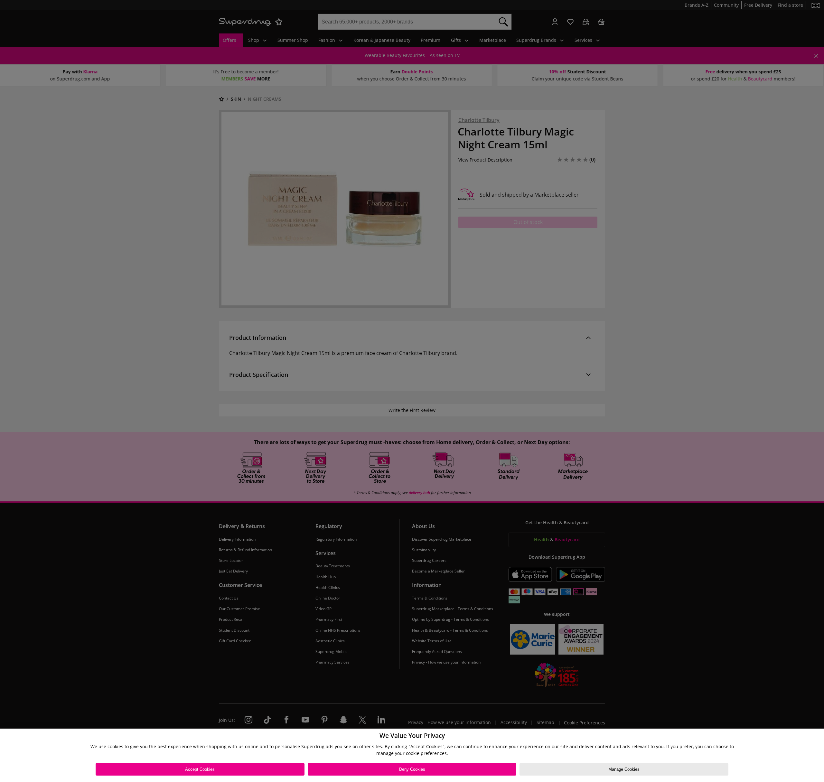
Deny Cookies (412, 769)
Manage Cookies (624, 769)
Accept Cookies (200, 769)
